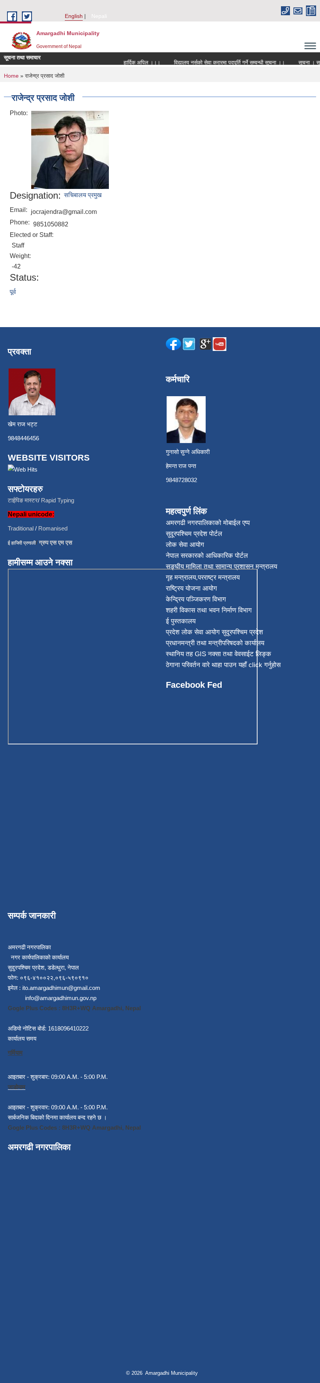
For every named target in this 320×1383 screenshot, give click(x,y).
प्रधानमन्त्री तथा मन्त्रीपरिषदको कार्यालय (215, 643)
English (74, 16)
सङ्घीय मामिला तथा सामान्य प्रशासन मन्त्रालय (221, 566)
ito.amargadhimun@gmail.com (61, 987)
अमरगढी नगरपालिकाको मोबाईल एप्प (208, 523)
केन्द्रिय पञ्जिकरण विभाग (196, 599)
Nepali (99, 16)
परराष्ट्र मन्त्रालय (219, 577)
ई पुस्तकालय (181, 621)
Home (11, 76)
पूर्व (13, 291)
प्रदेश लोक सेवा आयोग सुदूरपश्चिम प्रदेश (214, 632)
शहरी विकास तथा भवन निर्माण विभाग (209, 610)
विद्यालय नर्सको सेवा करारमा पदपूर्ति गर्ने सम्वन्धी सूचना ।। (222, 62)
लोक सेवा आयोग (185, 544)
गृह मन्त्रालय (181, 577)
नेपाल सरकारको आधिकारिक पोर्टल (207, 555)
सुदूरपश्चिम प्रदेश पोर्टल (194, 534)
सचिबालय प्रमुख (82, 195)
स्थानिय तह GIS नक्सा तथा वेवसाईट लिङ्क (218, 654)
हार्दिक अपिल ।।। (135, 62)
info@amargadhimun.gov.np (60, 998)
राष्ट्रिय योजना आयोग (191, 588)
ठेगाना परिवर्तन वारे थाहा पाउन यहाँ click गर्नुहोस (223, 665)
